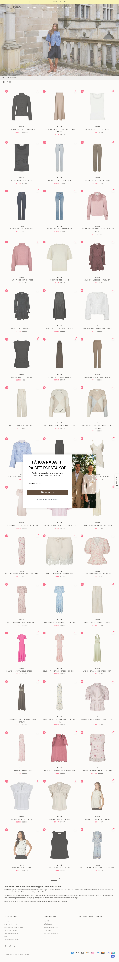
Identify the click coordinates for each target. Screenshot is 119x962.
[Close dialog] (93, 456)
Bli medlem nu (47, 492)
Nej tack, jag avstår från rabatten (47, 499)
